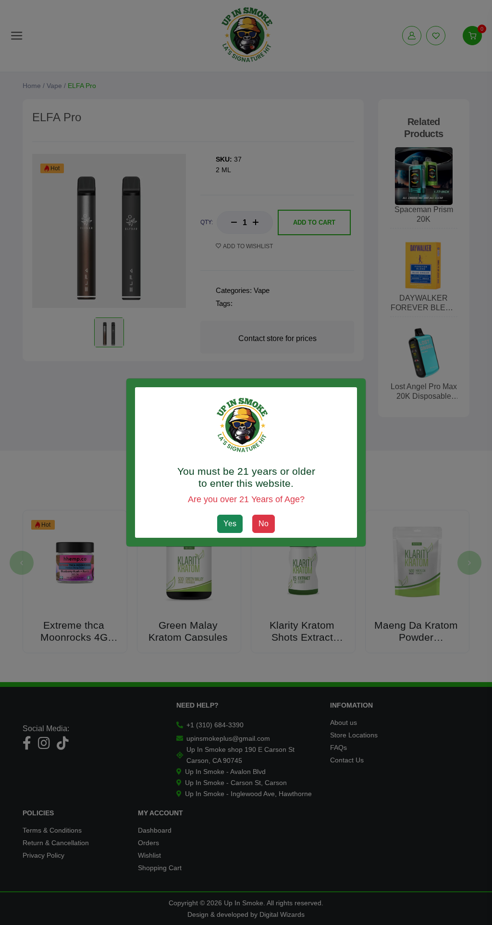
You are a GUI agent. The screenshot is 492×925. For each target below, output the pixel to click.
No (263, 524)
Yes (229, 524)
